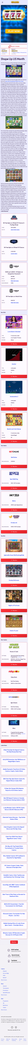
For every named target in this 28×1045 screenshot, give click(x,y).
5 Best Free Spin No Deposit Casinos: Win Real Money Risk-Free (14, 751)
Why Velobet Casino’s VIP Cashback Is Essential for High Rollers (14, 857)
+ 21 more (19, 657)
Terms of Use (24, 1039)
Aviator (14, 364)
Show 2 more (4, 1009)
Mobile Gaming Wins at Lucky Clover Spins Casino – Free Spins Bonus (14, 924)
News (2, 983)
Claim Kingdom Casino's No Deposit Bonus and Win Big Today (14, 828)
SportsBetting (14, 479)
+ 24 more (23, 733)
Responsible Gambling (14, 1039)
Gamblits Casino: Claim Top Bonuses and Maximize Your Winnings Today (13, 876)
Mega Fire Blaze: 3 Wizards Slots (15, 52)
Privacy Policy (2, 1039)
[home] (16, 3)
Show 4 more (4, 980)
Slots (2, 998)
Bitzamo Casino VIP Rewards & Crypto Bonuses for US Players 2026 (14, 934)
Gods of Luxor (14, 630)
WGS (4, 975)
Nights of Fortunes (14, 605)
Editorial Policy (8, 1039)
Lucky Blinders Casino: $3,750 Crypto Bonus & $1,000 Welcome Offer (14, 808)
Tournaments (6, 988)
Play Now (15, 344)
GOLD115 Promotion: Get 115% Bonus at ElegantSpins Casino (14, 760)
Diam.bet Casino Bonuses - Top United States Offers (14, 818)
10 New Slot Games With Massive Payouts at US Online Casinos (14, 789)
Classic (4, 1007)
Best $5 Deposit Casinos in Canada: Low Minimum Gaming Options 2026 (14, 799)
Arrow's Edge (6, 973)
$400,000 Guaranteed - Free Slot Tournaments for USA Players (14, 905)
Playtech (5, 971)
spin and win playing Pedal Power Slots (14, 81)
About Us (20, 1039)
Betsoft (4, 977)
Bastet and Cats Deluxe (14, 429)
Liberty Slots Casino (15, 229)
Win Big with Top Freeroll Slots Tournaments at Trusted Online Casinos (14, 848)
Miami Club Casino (15, 280)
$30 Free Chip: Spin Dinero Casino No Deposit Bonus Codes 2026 (14, 779)
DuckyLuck (14, 522)
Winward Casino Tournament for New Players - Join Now (14, 914)
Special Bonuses (6, 992)
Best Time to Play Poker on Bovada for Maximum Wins (14, 895)
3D (3, 1003)
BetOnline (14, 457)
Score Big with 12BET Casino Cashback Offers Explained (14, 885)
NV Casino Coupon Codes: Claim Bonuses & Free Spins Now (14, 866)
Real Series (5, 1005)
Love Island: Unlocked (14, 331)
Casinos (3, 968)
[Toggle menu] (2, 2)
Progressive (5, 1001)
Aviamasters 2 (14, 396)
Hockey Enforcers (14, 580)
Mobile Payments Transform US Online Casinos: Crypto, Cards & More (14, 770)
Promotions (5, 990)
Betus (14, 501)
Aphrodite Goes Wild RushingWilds (14, 555)
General (5, 986)
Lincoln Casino (14, 253)
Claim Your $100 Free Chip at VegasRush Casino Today (14, 837)
